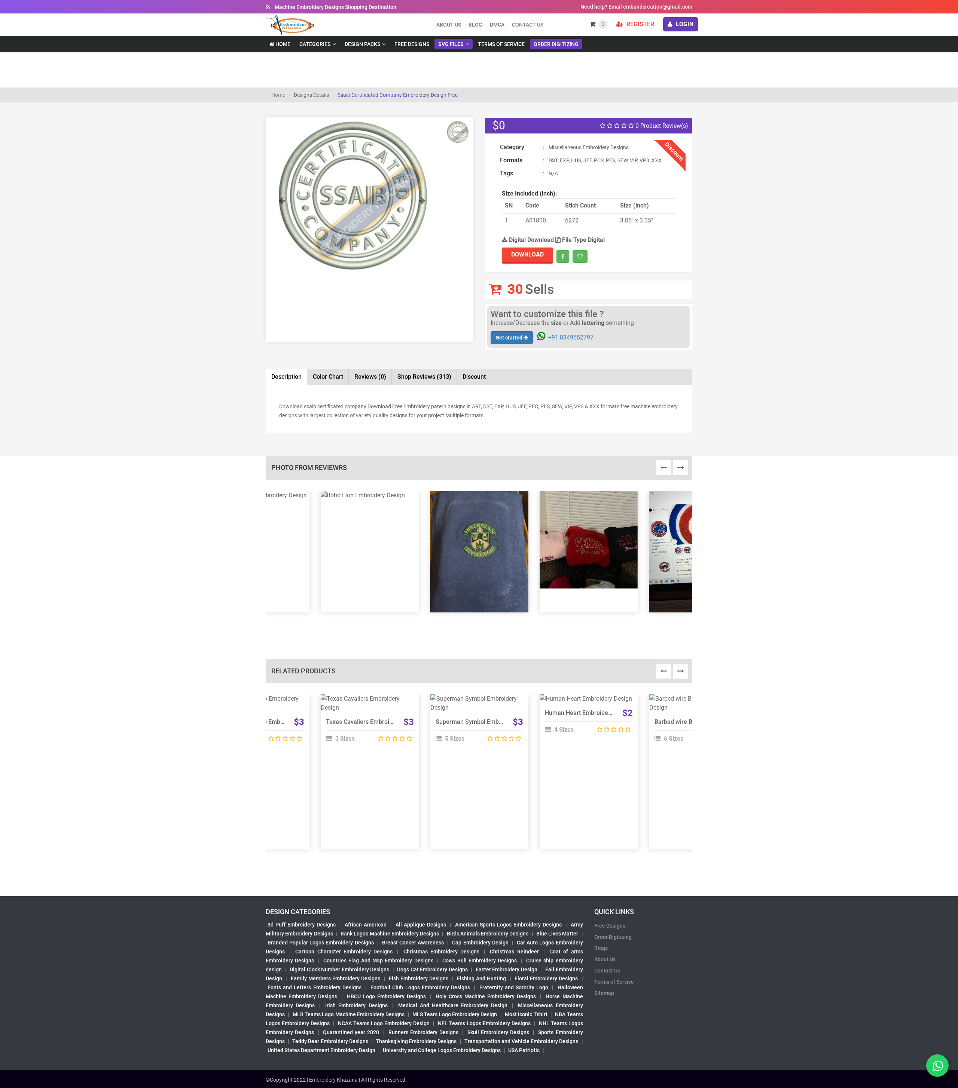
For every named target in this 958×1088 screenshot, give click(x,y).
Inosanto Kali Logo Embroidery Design (268, 721)
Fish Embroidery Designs (419, 978)
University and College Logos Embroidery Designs (442, 1050)
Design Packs (362, 44)
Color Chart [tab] (328, 376)
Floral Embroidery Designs (546, 978)
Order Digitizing (556, 44)
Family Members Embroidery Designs (336, 978)
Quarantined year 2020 (351, 1032)
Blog (475, 25)
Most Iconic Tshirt (526, 1014)
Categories (314, 44)
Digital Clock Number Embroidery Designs (339, 969)
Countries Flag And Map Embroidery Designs (378, 960)
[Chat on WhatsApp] (937, 1065)
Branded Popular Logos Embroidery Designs (321, 943)
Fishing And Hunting (481, 978)
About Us (605, 959)
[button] (281, 233)
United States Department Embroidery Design (321, 1050)
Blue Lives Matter (557, 934)
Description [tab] (286, 376)
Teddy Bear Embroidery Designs (330, 1041)
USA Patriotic (524, 1050)
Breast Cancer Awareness (413, 943)
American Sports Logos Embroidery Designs (508, 925)
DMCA (497, 25)
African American (366, 925)
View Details (366, 702)
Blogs (601, 948)
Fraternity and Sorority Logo (514, 987)
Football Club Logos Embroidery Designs (420, 987)
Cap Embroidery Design (480, 943)
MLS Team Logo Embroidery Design (454, 1014)
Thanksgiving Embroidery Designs (416, 1041)
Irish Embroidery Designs (356, 1005)
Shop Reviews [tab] (424, 376)
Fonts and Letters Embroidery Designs (314, 987)
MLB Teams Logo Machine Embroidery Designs (349, 1014)
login (683, 24)
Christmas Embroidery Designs (441, 952)
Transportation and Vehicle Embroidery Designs (521, 1041)
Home (282, 44)
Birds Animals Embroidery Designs (488, 934)
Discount (474, 376)
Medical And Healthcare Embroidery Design (452, 1005)
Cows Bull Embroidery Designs (479, 960)
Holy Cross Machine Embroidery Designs (486, 996)
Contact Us (527, 25)
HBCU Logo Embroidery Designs (386, 996)
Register (639, 24)
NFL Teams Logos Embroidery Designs (484, 1023)
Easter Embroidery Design (506, 969)
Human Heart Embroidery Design (589, 712)
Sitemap (604, 993)
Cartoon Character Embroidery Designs (344, 952)
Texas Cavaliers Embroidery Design (373, 721)
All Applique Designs (421, 925)
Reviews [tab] (370, 376)
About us (448, 25)
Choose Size (585, 719)
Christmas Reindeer (514, 952)
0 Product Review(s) (661, 125)
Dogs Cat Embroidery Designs (432, 969)
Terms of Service (501, 44)
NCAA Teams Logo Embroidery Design (384, 1023)
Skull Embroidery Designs (498, 1032)
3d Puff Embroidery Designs (302, 925)
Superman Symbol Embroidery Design (487, 721)
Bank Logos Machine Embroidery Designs (390, 934)
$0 (498, 125)
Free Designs (411, 44)
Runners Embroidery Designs (423, 1032)
